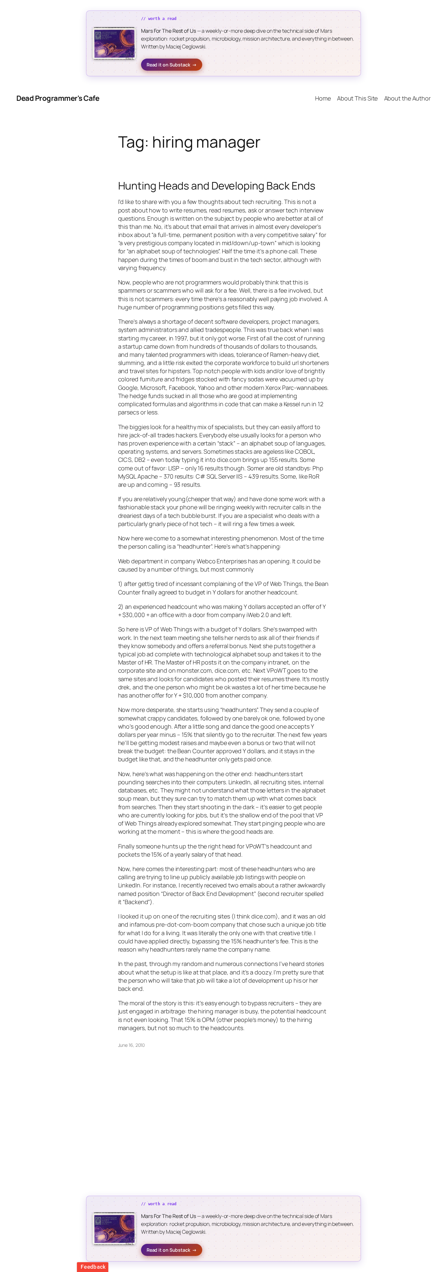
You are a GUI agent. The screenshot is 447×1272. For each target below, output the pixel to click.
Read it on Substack (172, 65)
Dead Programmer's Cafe (57, 98)
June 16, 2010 (131, 1045)
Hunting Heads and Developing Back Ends (216, 185)
